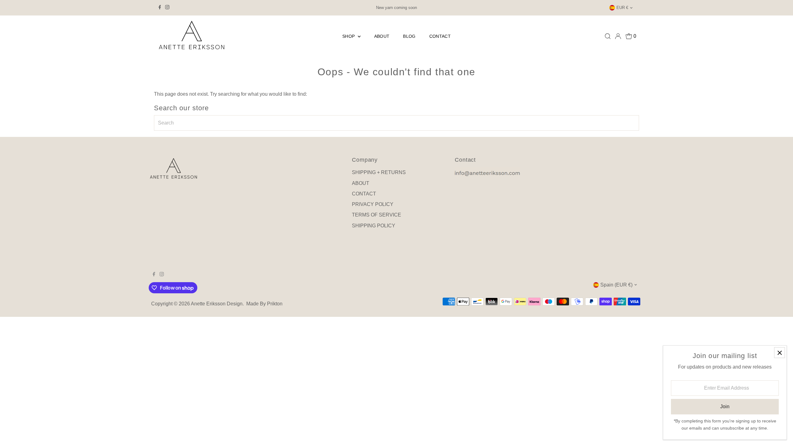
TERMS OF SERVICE (376, 214)
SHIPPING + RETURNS (379, 172)
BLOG (409, 36)
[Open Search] (608, 36)
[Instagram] (167, 7)
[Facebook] (160, 7)
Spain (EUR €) (616, 284)
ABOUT (382, 36)
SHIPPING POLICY (373, 225)
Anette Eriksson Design (217, 303)
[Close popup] (779, 352)
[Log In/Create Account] (618, 36)
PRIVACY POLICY (372, 204)
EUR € (622, 7)
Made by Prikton (264, 303)
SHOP (349, 36)
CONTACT (440, 36)
